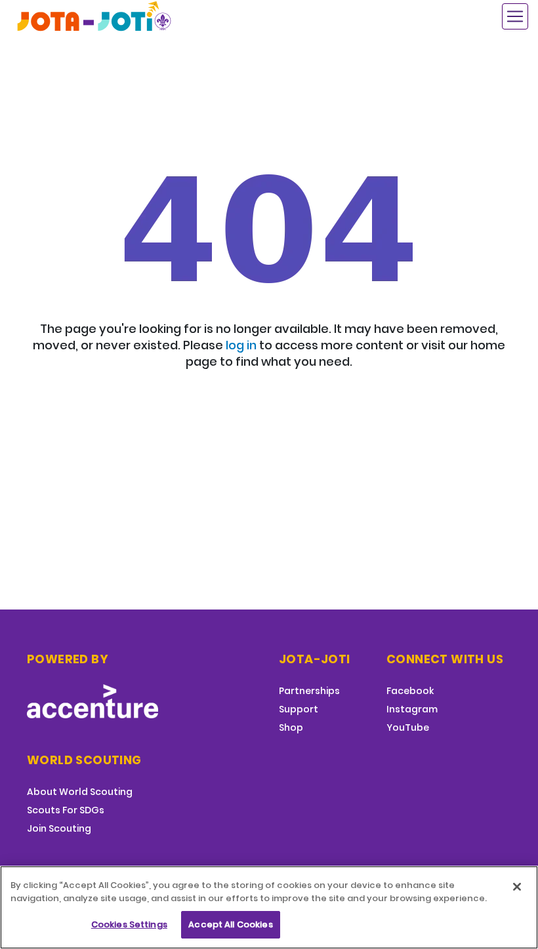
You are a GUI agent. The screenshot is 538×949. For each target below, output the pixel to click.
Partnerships (309, 690)
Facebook (410, 690)
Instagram (412, 709)
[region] (269, 907)
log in (241, 345)
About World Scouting (80, 791)
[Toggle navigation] (515, 16)
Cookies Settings (129, 924)
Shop (291, 727)
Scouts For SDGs (65, 810)
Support (298, 709)
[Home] (95, 16)
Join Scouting (59, 828)
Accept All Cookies (230, 924)
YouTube (407, 727)
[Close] (517, 886)
